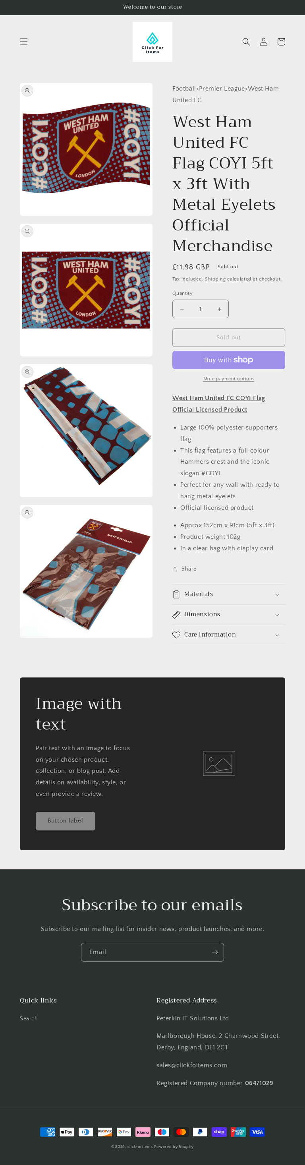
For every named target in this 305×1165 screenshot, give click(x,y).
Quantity (182, 293)
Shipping (215, 279)
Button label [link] (65, 820)
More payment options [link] (229, 378)
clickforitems (140, 1147)
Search (29, 1019)
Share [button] (189, 569)
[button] (24, 41)
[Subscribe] (215, 952)
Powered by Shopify (174, 1147)
